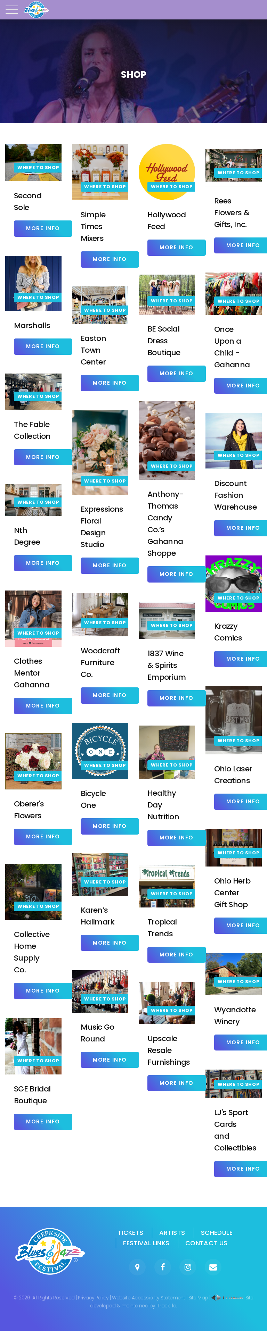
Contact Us (206, 1243)
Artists (172, 1232)
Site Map (198, 1297)
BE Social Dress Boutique (163, 341)
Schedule (217, 1232)
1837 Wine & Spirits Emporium (166, 665)
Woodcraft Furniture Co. (100, 662)
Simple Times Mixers (93, 226)
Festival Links (146, 1243)
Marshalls (32, 325)
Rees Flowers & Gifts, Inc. (231, 212)
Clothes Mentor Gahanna (31, 673)
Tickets (131, 1232)
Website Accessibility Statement (148, 1297)
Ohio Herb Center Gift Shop (232, 893)
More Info (43, 228)
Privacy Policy (93, 1297)
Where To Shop (38, 167)
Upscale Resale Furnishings (168, 1050)
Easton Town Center (93, 350)
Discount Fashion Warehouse (235, 495)
